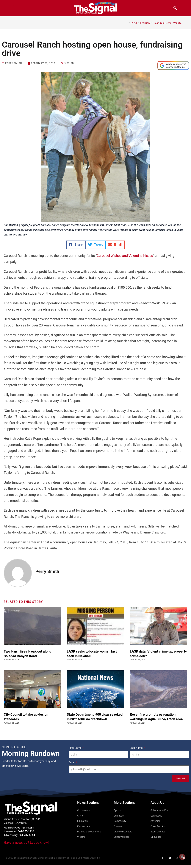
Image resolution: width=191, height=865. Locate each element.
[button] (15, 8)
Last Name (136, 747)
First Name (75, 747)
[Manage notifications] (182, 857)
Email (72, 762)
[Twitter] (170, 858)
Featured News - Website (167, 23)
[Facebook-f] (163, 858)
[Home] (127, 23)
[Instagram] (177, 858)
